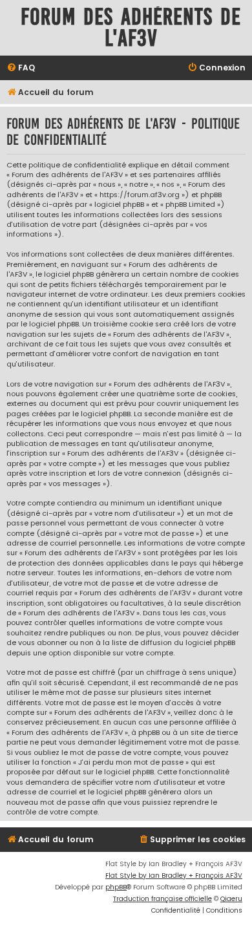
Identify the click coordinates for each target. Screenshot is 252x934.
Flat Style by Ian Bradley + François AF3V (173, 875)
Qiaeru (231, 899)
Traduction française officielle (162, 899)
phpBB (116, 887)
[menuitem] (20, 68)
